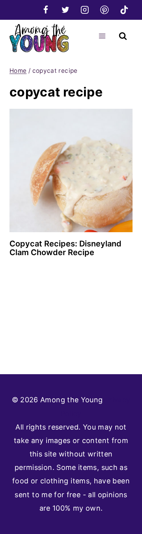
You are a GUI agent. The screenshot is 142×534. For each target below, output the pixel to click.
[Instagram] (85, 9)
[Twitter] (65, 9)
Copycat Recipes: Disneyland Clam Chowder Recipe (65, 248)
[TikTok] (124, 9)
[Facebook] (45, 9)
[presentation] (71, 170)
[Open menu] (102, 36)
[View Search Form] (123, 36)
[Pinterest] (104, 9)
